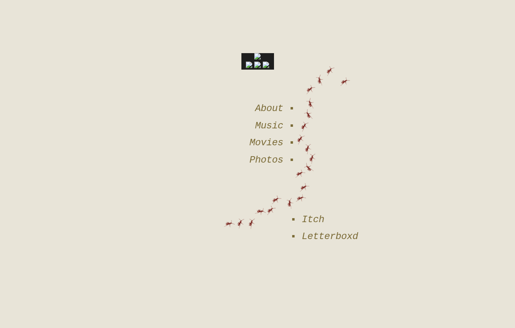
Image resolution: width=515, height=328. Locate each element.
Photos (266, 160)
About (269, 108)
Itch (313, 219)
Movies (266, 142)
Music (269, 125)
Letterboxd (330, 236)
